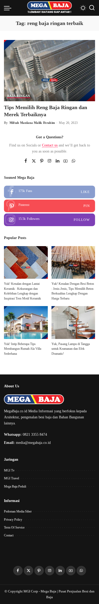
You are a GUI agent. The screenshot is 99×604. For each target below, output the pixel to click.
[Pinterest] (42, 161)
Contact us (50, 145)
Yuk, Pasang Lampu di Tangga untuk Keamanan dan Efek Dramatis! (70, 349)
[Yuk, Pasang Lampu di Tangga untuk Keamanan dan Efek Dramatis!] (73, 322)
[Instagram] (50, 161)
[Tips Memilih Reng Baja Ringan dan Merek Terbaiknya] (49, 70)
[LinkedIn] (58, 161)
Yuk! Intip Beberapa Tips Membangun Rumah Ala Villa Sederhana (22, 349)
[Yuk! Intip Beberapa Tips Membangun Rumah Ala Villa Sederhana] (26, 322)
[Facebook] (26, 161)
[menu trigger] (9, 8)
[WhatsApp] (73, 161)
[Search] (92, 8)
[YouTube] (65, 161)
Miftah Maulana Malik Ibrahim (32, 123)
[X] (34, 161)
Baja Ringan (18, 96)
